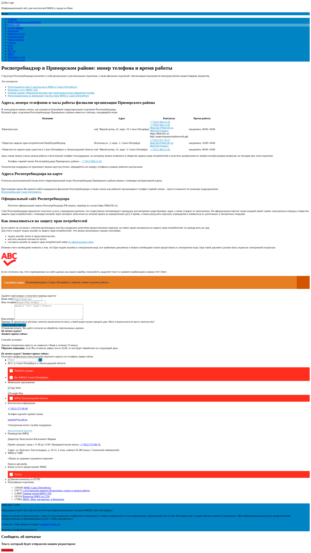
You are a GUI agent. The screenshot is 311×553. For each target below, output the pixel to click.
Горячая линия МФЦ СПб (37, 493)
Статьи (12, 42)
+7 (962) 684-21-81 (160, 124)
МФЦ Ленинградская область (24, 22)
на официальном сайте (80, 242)
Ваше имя (6, 298)
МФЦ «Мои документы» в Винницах (43, 499)
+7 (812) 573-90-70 (90, 444)
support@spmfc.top (50, 524)
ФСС (10, 45)
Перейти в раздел (24, 370)
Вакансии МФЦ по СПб (36, 496)
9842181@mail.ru (159, 130)
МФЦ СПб (14, 25)
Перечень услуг (16, 33)
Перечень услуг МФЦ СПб (23, 89)
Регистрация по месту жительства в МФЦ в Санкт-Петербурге (42, 87)
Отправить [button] (7, 550)
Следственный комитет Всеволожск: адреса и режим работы (56, 490)
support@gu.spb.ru (17, 419)
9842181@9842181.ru (161, 127)
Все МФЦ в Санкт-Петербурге (31, 377)
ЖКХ (11, 54)
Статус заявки (15, 28)
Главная (12, 19)
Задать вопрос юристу (14, 325)
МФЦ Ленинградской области (31, 398)
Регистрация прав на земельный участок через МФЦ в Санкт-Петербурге (48, 95)
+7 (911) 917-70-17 (160, 140)
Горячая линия (16, 36)
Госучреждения (16, 60)
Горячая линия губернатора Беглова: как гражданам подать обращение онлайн (51, 92)
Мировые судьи (16, 57)
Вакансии (13, 30)
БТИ (10, 48)
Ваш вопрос (8, 318)
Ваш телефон (8, 302)
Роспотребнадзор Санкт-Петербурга (21, 192)
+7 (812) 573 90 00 (18, 408)
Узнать (18, 474)
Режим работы (16, 39)
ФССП (11, 51)
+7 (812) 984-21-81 (160, 122)
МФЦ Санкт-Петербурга (37, 487)
